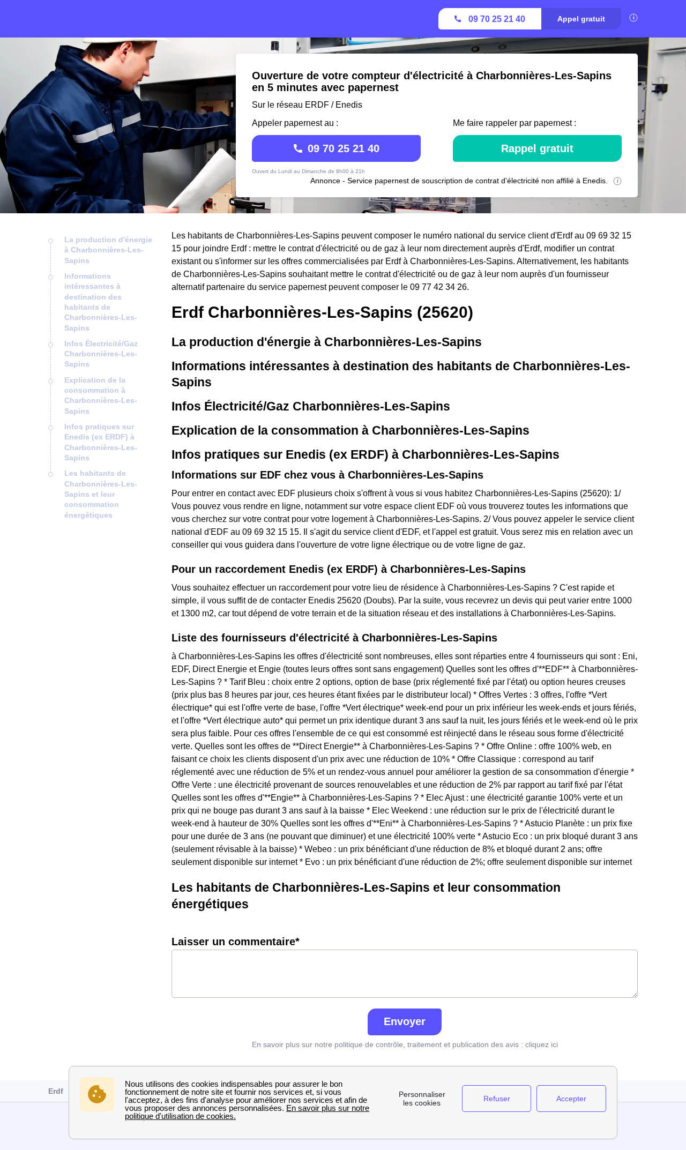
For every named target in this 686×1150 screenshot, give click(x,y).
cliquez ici (541, 1044)
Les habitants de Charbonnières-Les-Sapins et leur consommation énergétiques (100, 494)
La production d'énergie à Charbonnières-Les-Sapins (108, 250)
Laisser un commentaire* (236, 941)
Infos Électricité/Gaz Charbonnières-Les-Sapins (101, 354)
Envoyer (405, 1021)
